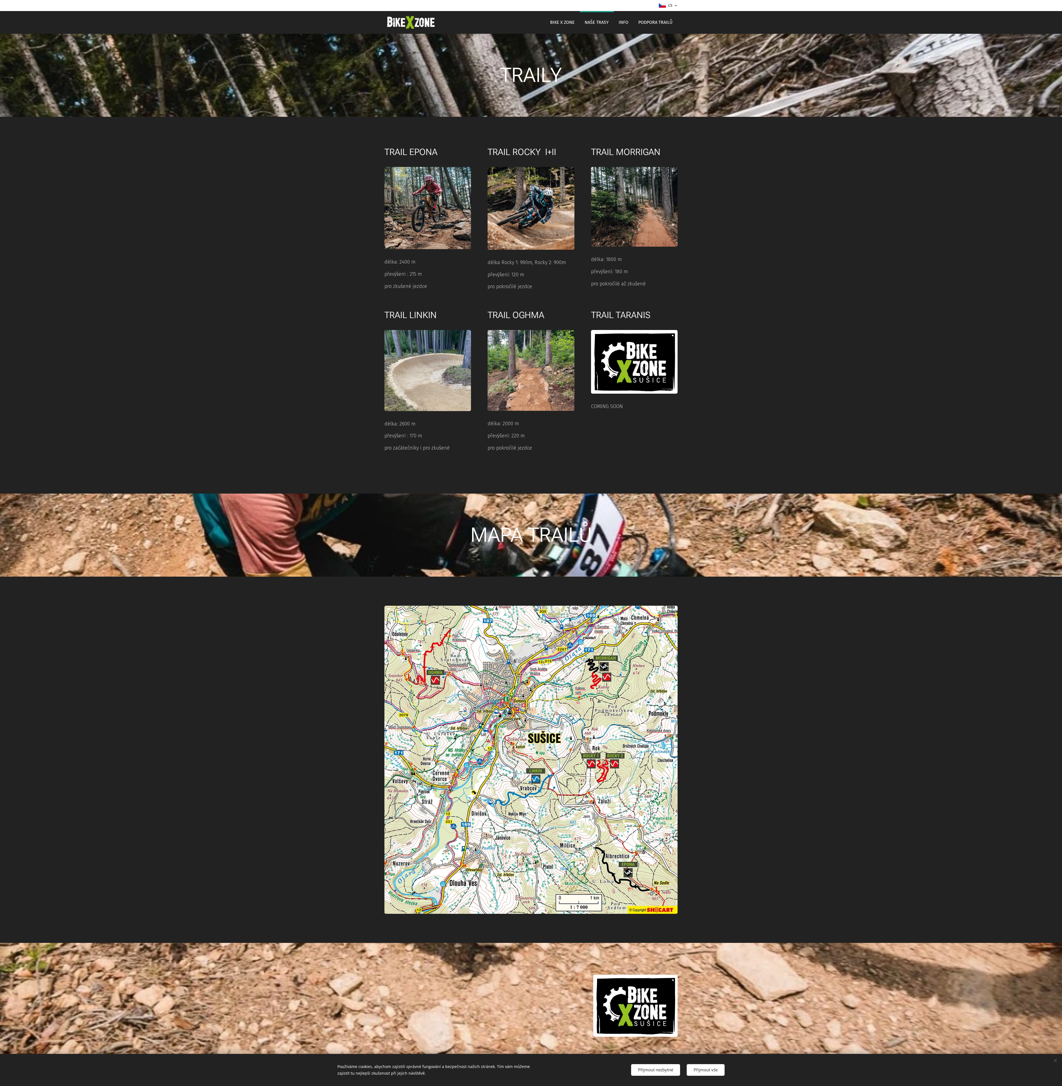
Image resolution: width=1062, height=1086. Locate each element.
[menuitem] (562, 22)
